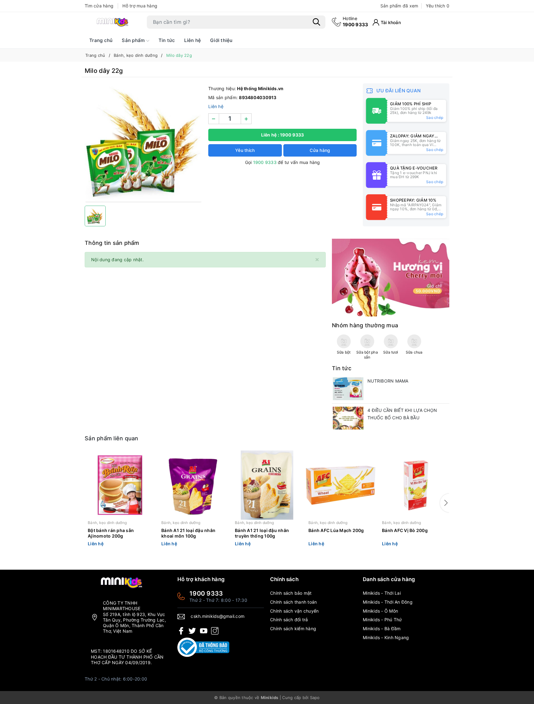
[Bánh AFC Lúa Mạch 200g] (340, 485)
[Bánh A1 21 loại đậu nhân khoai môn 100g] (193, 485)
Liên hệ (192, 40)
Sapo (315, 697)
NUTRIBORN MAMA (388, 380)
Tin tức (167, 40)
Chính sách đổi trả (289, 619)
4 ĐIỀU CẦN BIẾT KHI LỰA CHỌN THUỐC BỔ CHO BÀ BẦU (402, 414)
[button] (444, 503)
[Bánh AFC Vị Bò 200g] (414, 485)
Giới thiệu (221, 40)
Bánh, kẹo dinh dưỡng (107, 522)
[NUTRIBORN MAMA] (348, 388)
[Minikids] (390, 277)
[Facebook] (181, 630)
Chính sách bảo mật (291, 593)
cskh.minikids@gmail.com (217, 616)
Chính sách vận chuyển (294, 611)
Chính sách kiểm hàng (293, 628)
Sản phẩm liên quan (111, 438)
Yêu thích (437, 5)
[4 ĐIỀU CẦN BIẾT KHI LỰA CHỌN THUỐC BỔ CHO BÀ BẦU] (348, 418)
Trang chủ (100, 40)
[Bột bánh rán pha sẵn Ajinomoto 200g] (120, 485)
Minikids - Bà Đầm (381, 628)
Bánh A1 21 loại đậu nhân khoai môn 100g (188, 533)
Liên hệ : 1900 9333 (282, 134)
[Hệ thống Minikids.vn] (112, 22)
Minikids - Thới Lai (382, 593)
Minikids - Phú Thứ (382, 619)
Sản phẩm (134, 40)
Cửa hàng (320, 150)
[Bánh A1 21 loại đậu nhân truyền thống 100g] (267, 485)
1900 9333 (355, 21)
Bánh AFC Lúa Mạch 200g (336, 530)
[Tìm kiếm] (316, 22)
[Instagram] (214, 630)
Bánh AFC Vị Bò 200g (405, 530)
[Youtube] (203, 630)
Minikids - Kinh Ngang (386, 637)
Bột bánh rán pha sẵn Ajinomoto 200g (111, 533)
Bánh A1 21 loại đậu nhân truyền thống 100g (262, 533)
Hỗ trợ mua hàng (139, 5)
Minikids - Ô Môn (380, 611)
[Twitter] (192, 630)
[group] (143, 143)
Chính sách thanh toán (293, 602)
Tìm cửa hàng (99, 5)
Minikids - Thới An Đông (388, 602)
